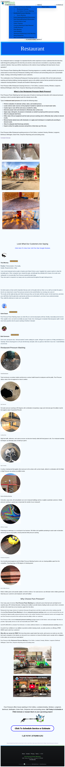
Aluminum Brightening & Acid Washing (24, 33)
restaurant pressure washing (35, 612)
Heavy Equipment (18, 35)
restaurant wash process (12, 100)
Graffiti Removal (18, 27)
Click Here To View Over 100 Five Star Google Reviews (32, 248)
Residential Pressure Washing (22, 13)
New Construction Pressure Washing (24, 37)
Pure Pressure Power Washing (24, 603)
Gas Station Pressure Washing (25, 11)
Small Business (43, 764)
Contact (39, 39)
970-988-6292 (32, 759)
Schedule (59, 5)
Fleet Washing (17, 29)
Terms (37, 753)
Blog (28, 39)
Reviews (33, 39)
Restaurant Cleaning (22, 9)
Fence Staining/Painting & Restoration (24, 17)
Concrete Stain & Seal (20, 21)
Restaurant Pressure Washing (19, 640)
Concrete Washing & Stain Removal (23, 25)
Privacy (32, 753)
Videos (39, 5)
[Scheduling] (32, 732)
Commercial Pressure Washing (22, 7)
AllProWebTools (35, 764)
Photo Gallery (45, 7)
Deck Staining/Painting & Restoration (24, 19)
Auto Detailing (18, 31)
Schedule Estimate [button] (5, 138)
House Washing (21, 15)
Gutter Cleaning (18, 23)
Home (23, 753)
